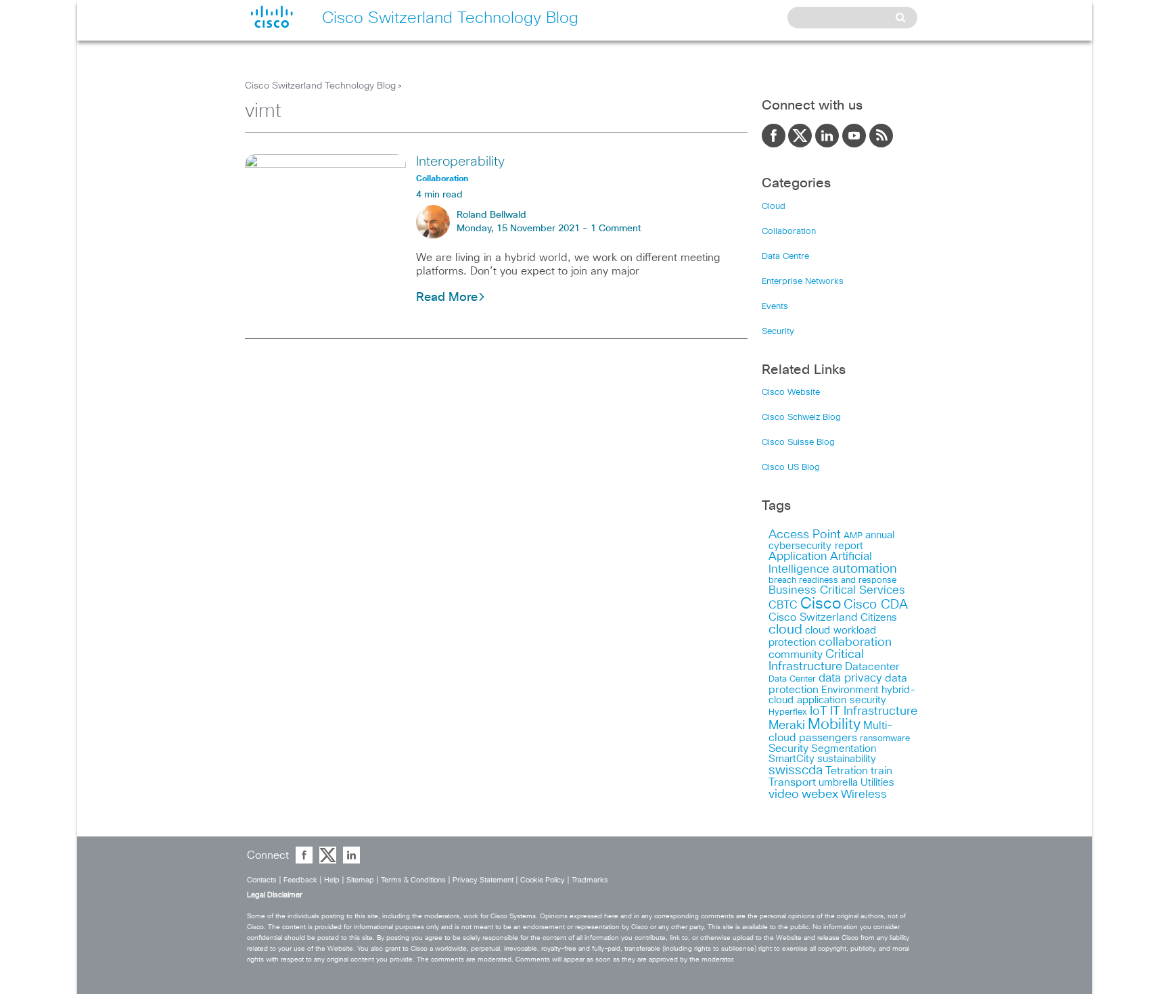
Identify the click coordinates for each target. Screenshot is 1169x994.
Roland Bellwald (491, 215)
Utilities (877, 783)
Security (778, 331)
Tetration (846, 770)
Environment (850, 690)
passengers (828, 737)
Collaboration (789, 231)
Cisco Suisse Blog (798, 442)
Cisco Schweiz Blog (801, 417)
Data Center (792, 679)
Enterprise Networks (803, 281)
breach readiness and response (832, 580)
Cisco (820, 604)
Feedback (300, 880)
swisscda (796, 770)
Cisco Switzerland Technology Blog (320, 86)
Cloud (773, 206)
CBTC (783, 605)
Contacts (262, 880)
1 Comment (616, 228)
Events (775, 306)
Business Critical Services (837, 590)
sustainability (846, 759)
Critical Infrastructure (816, 660)
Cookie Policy (542, 880)
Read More (447, 297)
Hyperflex (788, 712)
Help (332, 880)
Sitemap (360, 880)
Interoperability (460, 161)
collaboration (855, 642)
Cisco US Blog (791, 467)
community (796, 654)
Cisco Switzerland (813, 617)
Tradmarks (590, 880)
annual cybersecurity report (831, 540)
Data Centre (785, 256)
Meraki (787, 725)
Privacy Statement (483, 880)
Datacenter (872, 666)
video (784, 794)
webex (820, 794)
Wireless (864, 795)
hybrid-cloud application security (842, 695)
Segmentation (843, 749)
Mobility (834, 724)
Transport (792, 782)
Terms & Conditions (413, 880)
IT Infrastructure (873, 711)
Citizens (879, 618)
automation (864, 569)
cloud (785, 629)
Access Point (805, 534)
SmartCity (792, 759)
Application (798, 557)
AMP (853, 535)
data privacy (850, 678)
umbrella (838, 783)
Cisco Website (791, 392)
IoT (818, 711)
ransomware (885, 738)
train (881, 770)
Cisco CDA (876, 604)
